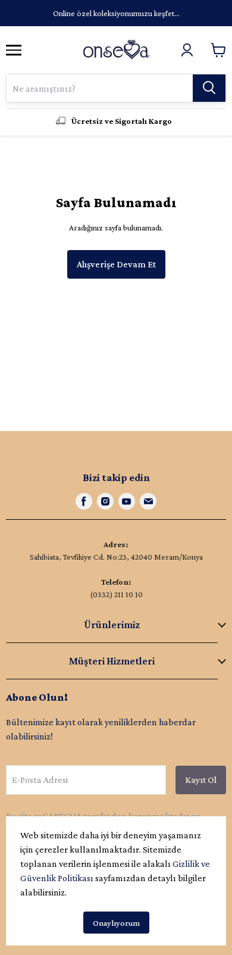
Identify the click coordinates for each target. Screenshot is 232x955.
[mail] (148, 501)
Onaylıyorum (116, 923)
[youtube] (126, 501)
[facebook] (84, 501)
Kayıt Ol (201, 780)
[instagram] (105, 501)
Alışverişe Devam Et (116, 264)
